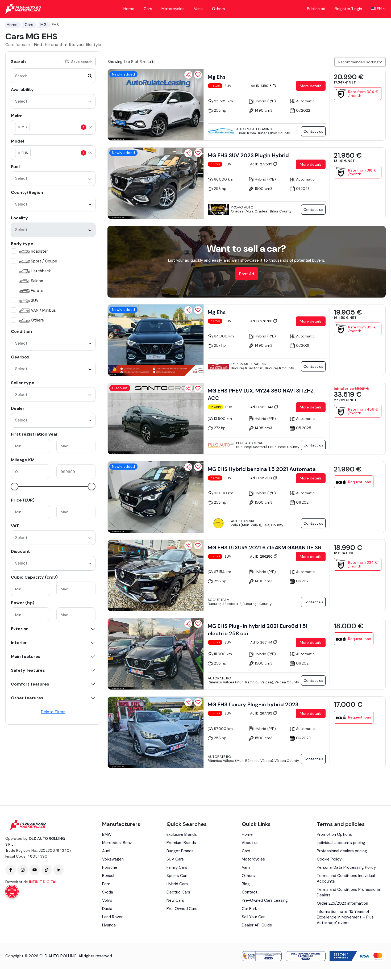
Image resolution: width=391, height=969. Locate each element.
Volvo (107, 900)
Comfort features (30, 684)
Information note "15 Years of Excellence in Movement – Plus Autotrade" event (345, 917)
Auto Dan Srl (243, 521)
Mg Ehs (217, 76)
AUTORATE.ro (219, 678)
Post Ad (246, 274)
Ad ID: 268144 (261, 642)
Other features (27, 698)
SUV (35, 300)
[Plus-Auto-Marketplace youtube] (34, 869)
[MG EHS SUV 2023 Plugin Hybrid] (155, 183)
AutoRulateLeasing (254, 129)
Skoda (107, 892)
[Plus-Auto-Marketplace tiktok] (46, 869)
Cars (148, 8)
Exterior (19, 629)
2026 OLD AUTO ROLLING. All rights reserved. (71, 956)
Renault (109, 875)
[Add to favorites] (198, 75)
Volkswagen (113, 859)
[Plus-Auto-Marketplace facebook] (10, 869)
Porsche (109, 867)
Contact (249, 892)
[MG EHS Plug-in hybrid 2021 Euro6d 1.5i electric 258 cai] (155, 654)
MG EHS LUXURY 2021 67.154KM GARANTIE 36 (264, 547)
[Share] (188, 75)
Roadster (39, 251)
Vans (198, 8)
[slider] (14, 486)
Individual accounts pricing (341, 842)
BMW (107, 834)
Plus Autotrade (250, 443)
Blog (246, 884)
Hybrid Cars (177, 884)
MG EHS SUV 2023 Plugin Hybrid (248, 155)
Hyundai (109, 925)
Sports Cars (178, 875)
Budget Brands (180, 851)
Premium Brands (181, 842)
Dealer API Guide (257, 925)
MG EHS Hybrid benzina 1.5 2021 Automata (262, 469)
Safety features (28, 670)
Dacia (107, 908)
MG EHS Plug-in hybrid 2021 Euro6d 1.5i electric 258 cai (257, 630)
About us (250, 842)
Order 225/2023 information (342, 903)
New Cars (175, 900)
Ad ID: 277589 (261, 164)
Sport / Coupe (44, 261)
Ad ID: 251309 (261, 478)
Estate (37, 290)
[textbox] (56, 127)
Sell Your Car (253, 917)
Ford (106, 884)
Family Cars (177, 867)
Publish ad (316, 8)
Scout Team (219, 600)
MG (43, 24)
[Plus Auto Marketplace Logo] (23, 9)
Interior (19, 642)
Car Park (249, 908)
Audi (106, 851)
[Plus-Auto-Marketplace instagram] (22, 869)
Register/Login (348, 8)
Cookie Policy (329, 859)
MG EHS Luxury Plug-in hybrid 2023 (253, 704)
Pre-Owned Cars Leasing (265, 900)
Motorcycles (173, 8)
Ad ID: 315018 (261, 85)
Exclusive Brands (182, 834)
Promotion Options (334, 834)
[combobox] (53, 101)
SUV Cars (175, 859)
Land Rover (112, 917)
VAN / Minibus (43, 310)
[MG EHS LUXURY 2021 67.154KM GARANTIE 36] (155, 575)
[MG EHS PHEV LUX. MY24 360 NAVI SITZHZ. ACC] (155, 418)
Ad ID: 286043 (262, 407)
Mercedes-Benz (117, 842)
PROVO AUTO (242, 207)
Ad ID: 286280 (261, 556)
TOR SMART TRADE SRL (249, 364)
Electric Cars (178, 892)
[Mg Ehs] (155, 104)
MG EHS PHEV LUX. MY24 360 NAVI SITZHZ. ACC (261, 394)
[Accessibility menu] (12, 891)
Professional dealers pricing (342, 851)
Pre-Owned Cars (182, 908)
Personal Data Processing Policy (346, 867)
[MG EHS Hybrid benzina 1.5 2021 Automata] (155, 497)
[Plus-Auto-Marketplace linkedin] (58, 869)
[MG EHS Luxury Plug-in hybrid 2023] (155, 732)
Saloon (37, 280)
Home (128, 8)
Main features (25, 656)
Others (218, 8)
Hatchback (41, 271)
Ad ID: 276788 (261, 321)
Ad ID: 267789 (261, 713)
